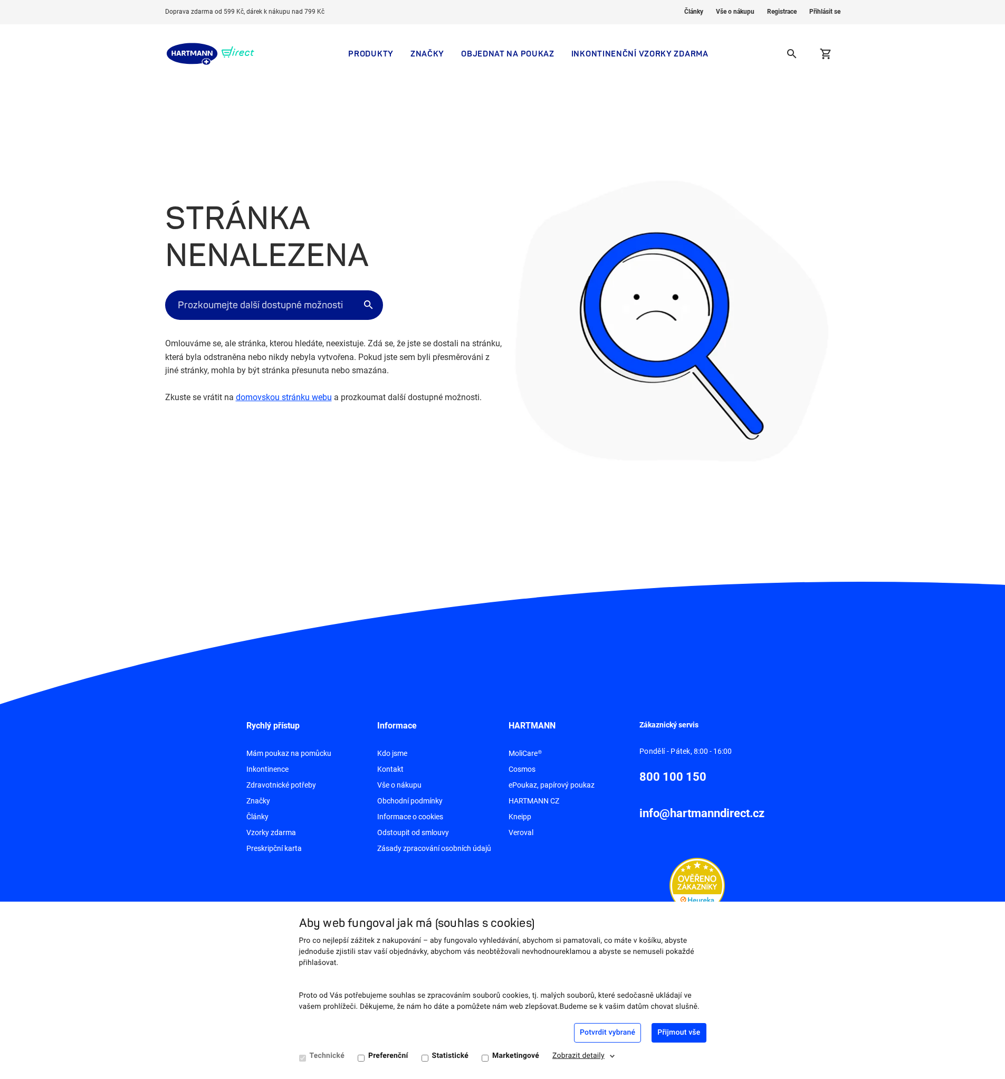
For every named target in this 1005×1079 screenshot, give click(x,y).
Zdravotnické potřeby (281, 785)
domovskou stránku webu (284, 397)
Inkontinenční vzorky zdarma (640, 54)
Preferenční (388, 1056)
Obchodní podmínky (410, 801)
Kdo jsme (392, 753)
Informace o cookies (410, 816)
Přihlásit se (824, 11)
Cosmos (522, 769)
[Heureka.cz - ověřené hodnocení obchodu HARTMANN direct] (697, 885)
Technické (327, 1056)
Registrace (782, 11)
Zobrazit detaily (578, 1056)
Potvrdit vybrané (607, 1032)
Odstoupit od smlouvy (413, 832)
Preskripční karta (274, 848)
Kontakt (390, 769)
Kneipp (520, 816)
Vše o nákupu (735, 11)
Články (693, 11)
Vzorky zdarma (271, 832)
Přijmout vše (678, 1032)
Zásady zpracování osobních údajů (434, 848)
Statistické (450, 1056)
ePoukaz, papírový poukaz (552, 785)
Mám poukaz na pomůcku (288, 753)
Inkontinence (267, 769)
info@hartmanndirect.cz (701, 813)
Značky (427, 54)
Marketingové (515, 1056)
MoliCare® (525, 753)
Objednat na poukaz (507, 54)
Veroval (521, 832)
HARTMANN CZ (534, 801)
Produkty (371, 54)
